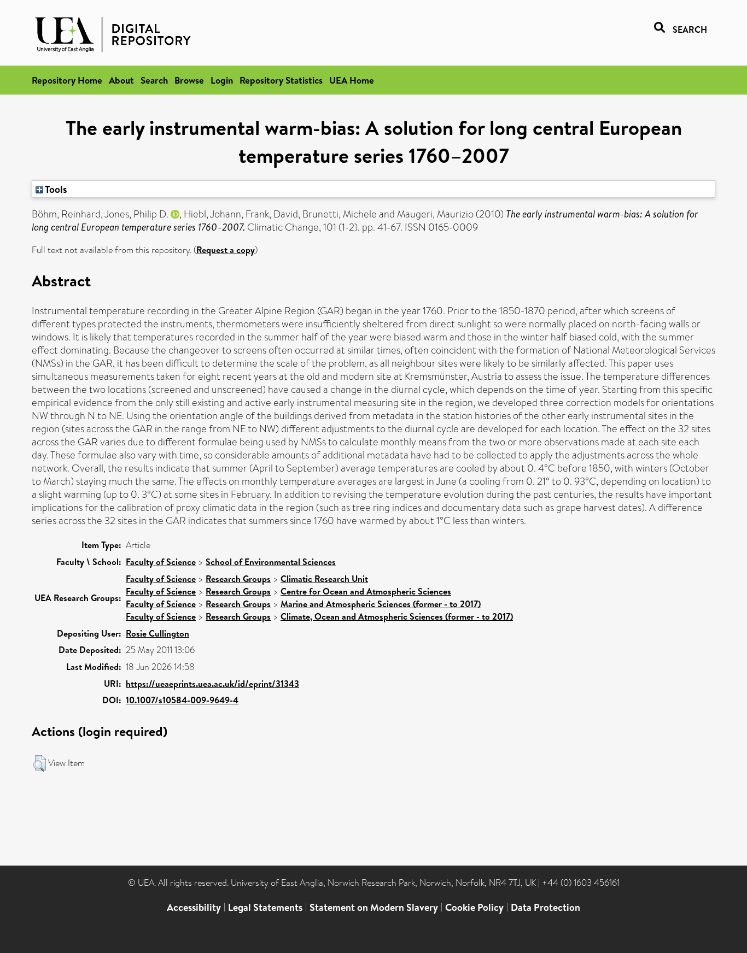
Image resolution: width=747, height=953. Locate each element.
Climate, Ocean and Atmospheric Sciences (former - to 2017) (397, 616)
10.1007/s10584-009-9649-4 (182, 700)
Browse (189, 80)
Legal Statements (265, 907)
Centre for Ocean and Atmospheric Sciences (366, 591)
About (121, 80)
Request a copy (225, 250)
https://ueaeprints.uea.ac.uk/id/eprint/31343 (212, 684)
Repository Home (67, 80)
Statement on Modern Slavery (374, 907)
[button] (39, 763)
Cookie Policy (474, 907)
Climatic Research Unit (324, 579)
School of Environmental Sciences (271, 562)
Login (222, 80)
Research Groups (238, 579)
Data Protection (545, 907)
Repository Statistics (281, 80)
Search (154, 80)
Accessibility (194, 907)
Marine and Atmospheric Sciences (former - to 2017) (381, 604)
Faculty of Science (161, 562)
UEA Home (351, 80)
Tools (55, 189)
